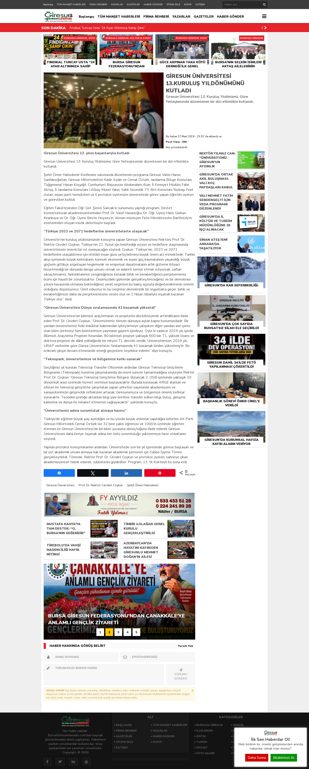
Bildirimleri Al (284, 757)
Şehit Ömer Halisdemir (143, 485)
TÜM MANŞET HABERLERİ (71, 4)
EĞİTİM (201, 736)
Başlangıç (48, 4)
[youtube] (86, 762)
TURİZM (201, 742)
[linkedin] (73, 762)
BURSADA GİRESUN (209, 725)
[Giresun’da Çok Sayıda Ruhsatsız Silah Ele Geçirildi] (231, 300)
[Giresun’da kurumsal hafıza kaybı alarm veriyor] (231, 416)
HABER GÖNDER (153, 4)
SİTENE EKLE (173, 4)
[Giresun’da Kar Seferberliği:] (231, 262)
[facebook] (47, 762)
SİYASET (202, 747)
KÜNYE (188, 4)
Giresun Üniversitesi (60, 485)
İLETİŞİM (200, 4)
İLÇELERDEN (204, 730)
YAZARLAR (117, 4)
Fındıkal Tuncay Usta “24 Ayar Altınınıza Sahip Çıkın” (107, 27)
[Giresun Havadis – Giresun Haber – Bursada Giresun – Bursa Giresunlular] (270, 734)
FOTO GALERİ (205, 753)
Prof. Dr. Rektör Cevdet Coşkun (101, 485)
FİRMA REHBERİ (98, 4)
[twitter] (60, 762)
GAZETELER (133, 4)
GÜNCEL (238, 725)
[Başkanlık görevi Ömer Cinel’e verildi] (231, 377)
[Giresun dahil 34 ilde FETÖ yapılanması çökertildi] (231, 339)
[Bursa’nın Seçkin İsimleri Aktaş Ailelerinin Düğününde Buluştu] (238, 39)
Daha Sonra (257, 757)
